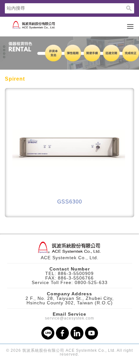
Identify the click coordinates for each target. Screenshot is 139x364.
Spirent (15, 79)
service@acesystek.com (69, 318)
